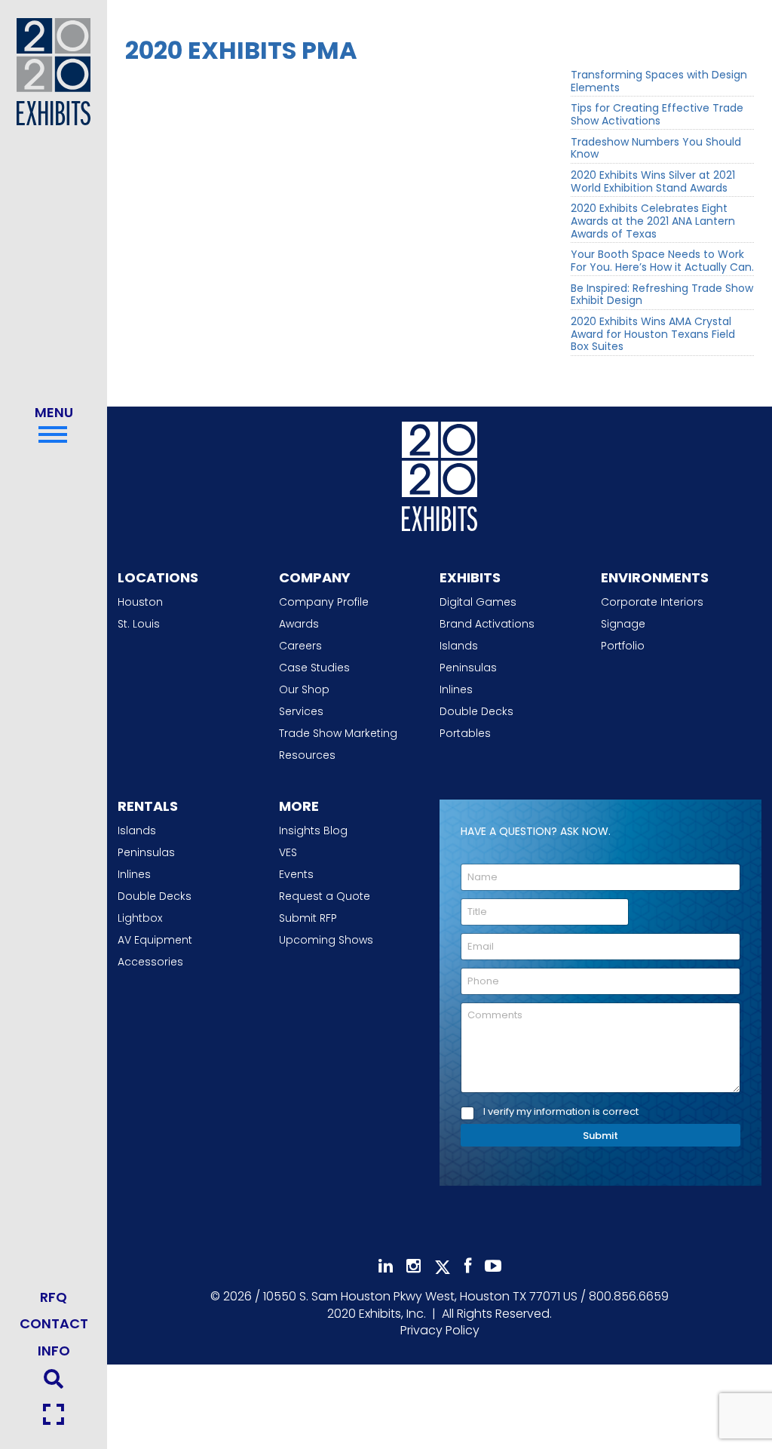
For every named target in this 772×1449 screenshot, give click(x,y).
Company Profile (324, 601)
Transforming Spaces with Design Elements (659, 81)
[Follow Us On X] (442, 1267)
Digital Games (478, 601)
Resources (307, 755)
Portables (465, 733)
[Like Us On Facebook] (467, 1266)
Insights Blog (313, 830)
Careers (300, 645)
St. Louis (139, 623)
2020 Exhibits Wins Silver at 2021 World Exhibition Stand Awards (653, 182)
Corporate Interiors (652, 601)
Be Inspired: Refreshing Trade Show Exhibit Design (662, 295)
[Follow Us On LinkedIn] (385, 1266)
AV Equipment (155, 939)
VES (288, 852)
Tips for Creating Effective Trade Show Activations (657, 114)
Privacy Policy (439, 1330)
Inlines (456, 689)
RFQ (53, 1297)
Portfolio (623, 645)
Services (301, 711)
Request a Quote (324, 896)
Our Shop (304, 689)
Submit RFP (308, 918)
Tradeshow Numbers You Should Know (656, 148)
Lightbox (140, 918)
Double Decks (476, 711)
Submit (600, 1135)
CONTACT (54, 1323)
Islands (459, 645)
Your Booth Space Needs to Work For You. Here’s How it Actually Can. (662, 261)
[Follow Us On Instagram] (413, 1266)
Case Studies (314, 667)
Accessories (150, 961)
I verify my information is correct (561, 1112)
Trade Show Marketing (338, 733)
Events (296, 874)
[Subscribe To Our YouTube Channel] (493, 1266)
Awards (299, 623)
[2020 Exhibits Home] (439, 472)
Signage (623, 623)
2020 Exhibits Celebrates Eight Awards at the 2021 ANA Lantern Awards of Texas (653, 221)
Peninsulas (468, 667)
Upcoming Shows (326, 939)
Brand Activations (487, 623)
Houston (140, 601)
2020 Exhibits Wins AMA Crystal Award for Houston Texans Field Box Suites (653, 334)
